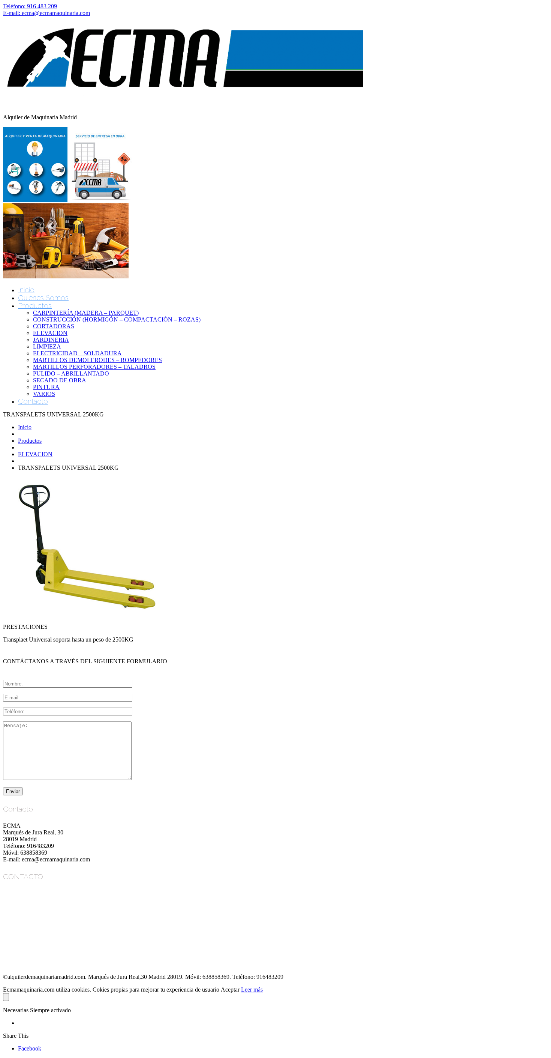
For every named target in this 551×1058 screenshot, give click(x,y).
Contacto (33, 401)
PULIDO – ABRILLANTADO (71, 373)
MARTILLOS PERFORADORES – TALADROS (94, 367)
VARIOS (44, 394)
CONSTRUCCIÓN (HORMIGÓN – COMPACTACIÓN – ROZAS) (117, 319)
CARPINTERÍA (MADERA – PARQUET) (86, 313)
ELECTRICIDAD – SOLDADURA (77, 353)
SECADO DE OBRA (59, 380)
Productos (35, 305)
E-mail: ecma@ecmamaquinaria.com (46, 13)
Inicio (26, 290)
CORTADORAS (53, 326)
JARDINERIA (51, 340)
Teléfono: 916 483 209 (30, 6)
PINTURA (46, 387)
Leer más (252, 989)
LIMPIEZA (47, 346)
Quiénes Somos (43, 297)
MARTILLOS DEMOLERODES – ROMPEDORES (97, 360)
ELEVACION (50, 333)
